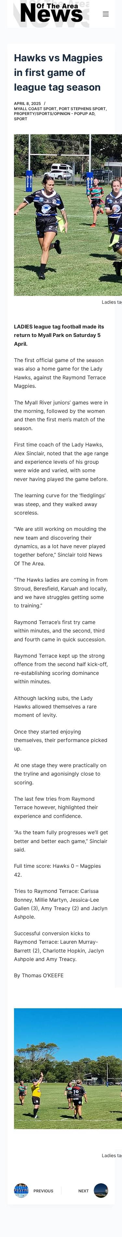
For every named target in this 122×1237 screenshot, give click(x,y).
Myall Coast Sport (35, 108)
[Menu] (106, 14)
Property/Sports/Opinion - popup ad (54, 113)
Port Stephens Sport (82, 108)
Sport (20, 118)
